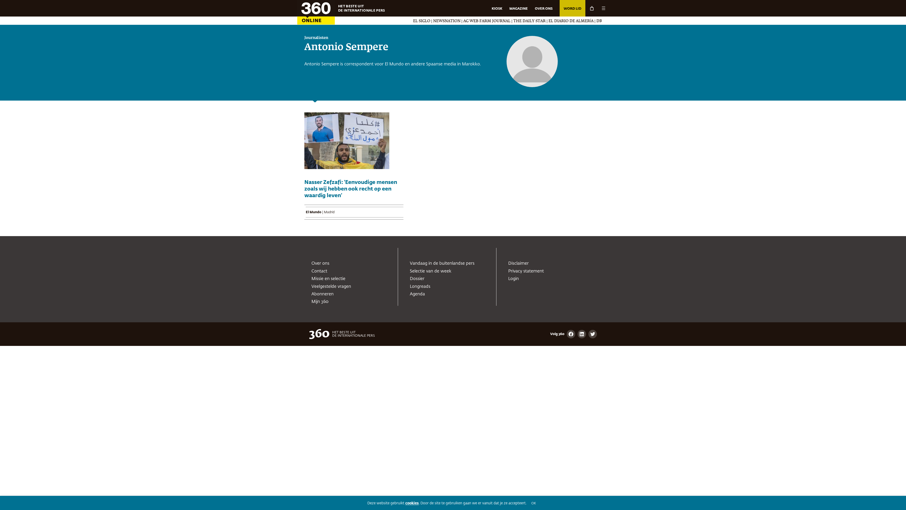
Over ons (320, 263)
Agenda (417, 294)
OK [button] (533, 503)
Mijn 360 (319, 302)
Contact (319, 271)
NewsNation (428, 21)
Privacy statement (526, 271)
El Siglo (403, 21)
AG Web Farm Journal (468, 21)
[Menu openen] (603, 8)
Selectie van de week (430, 271)
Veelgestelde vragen (331, 287)
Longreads (420, 287)
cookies (412, 503)
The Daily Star (511, 21)
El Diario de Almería (552, 21)
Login (513, 279)
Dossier (417, 279)
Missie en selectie (328, 279)
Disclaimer (518, 263)
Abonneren (322, 294)
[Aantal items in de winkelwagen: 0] (592, 8)
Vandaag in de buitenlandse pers (442, 263)
